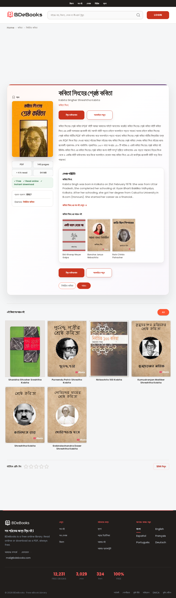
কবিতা (20, 27)
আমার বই (102, 542)
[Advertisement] (88, 57)
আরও (84, 285)
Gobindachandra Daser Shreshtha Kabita (67, 447)
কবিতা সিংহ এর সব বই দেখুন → (75, 205)
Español (141, 536)
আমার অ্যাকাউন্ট (104, 548)
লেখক (89, 3)
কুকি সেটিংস (167, 592)
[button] (16, 97)
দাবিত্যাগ (146, 592)
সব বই (80, 3)
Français (160, 536)
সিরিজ (97, 3)
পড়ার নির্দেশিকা (104, 535)
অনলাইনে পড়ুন (99, 115)
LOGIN (158, 15)
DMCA (156, 592)
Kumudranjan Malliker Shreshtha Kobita (151, 381)
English (159, 529)
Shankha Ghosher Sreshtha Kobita (25, 381)
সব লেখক (63, 535)
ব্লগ (104, 3)
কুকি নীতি (136, 592)
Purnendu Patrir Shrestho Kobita (67, 381)
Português (143, 542)
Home (10, 27)
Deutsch (160, 542)
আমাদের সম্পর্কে (11, 552)
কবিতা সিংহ (63, 105)
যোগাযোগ (25, 552)
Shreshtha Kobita (25, 446)
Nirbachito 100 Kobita (109, 379)
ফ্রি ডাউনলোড (71, 115)
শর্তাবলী (116, 592)
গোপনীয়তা (126, 592)
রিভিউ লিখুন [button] (161, 466)
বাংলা (138, 529)
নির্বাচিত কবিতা (31, 27)
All (163, 312)
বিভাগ (72, 3)
